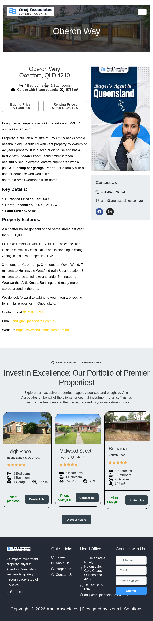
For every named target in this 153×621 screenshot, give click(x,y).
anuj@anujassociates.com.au (34, 321)
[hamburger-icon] (142, 12)
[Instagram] (110, 211)
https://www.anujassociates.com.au (42, 330)
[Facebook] (99, 211)
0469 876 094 (33, 312)
